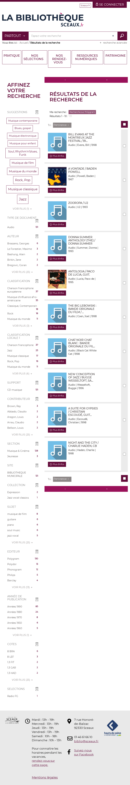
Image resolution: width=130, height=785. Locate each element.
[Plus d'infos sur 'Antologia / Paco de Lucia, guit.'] (57, 279)
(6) (21, 373)
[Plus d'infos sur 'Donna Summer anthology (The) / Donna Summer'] (57, 245)
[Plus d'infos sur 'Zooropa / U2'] (57, 210)
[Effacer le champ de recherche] (113, 36)
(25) (21, 272)
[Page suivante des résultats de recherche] (107, 80)
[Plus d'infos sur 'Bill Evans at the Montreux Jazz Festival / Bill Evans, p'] (57, 142)
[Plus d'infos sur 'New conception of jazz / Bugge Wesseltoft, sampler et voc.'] (57, 382)
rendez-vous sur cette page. (43, 763)
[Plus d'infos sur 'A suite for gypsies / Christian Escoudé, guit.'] (57, 416)
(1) (21, 208)
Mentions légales (45, 777)
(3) (21, 325)
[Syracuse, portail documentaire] (42, 19)
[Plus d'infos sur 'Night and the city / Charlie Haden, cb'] (57, 450)
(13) (21, 587)
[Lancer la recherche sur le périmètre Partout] (122, 36)
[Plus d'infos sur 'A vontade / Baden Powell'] (57, 176)
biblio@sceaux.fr (84, 741)
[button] (22, 121)
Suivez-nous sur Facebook (84, 752)
